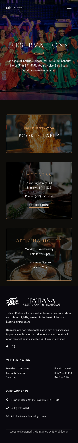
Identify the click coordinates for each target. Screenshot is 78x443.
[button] (39, 205)
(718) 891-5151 (44, 196)
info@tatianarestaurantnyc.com (28, 416)
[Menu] (68, 7)
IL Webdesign (60, 431)
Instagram (13, 346)
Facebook (7, 346)
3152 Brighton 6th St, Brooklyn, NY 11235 (34, 400)
